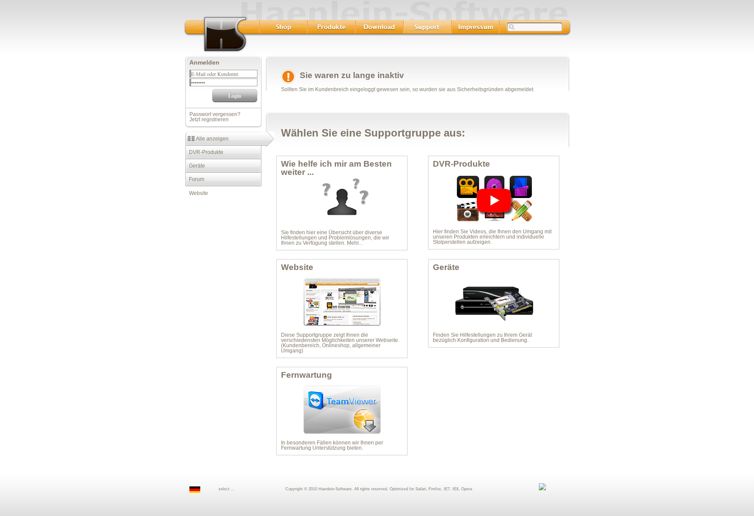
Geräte (195, 166)
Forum (194, 179)
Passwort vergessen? (214, 114)
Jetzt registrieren (209, 119)
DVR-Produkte (204, 152)
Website (196, 193)
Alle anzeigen (212, 139)
